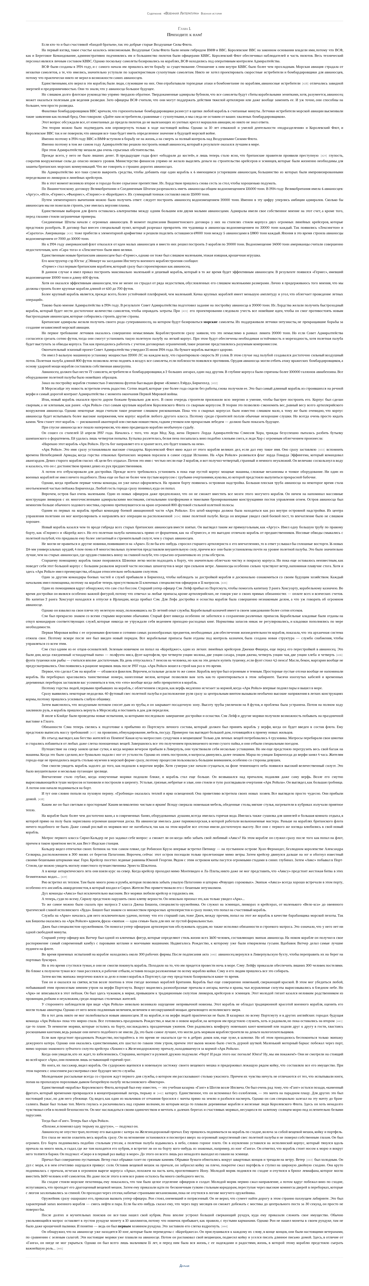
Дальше (185, 1265)
